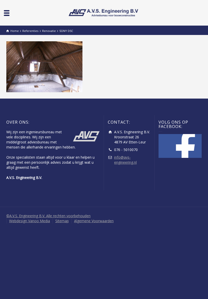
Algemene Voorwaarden (94, 220)
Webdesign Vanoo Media (29, 220)
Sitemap (62, 220)
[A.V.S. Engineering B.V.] (104, 12)
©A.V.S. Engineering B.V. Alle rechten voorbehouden (48, 215)
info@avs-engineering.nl (125, 160)
